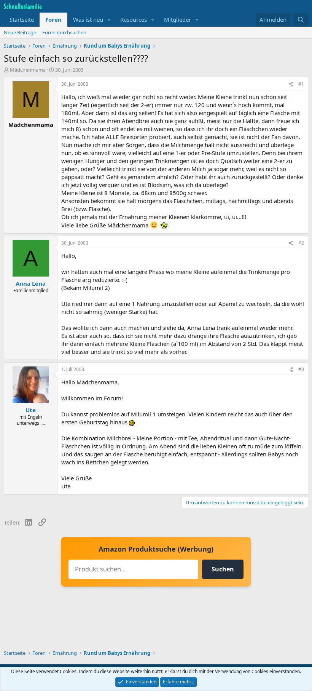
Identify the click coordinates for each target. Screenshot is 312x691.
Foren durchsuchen (64, 32)
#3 (301, 369)
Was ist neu (88, 19)
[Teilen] (291, 84)
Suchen (223, 569)
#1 (301, 84)
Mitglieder (177, 19)
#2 (301, 243)
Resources (133, 19)
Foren (53, 19)
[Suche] (300, 20)
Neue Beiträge (20, 32)
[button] (109, 20)
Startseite (22, 19)
